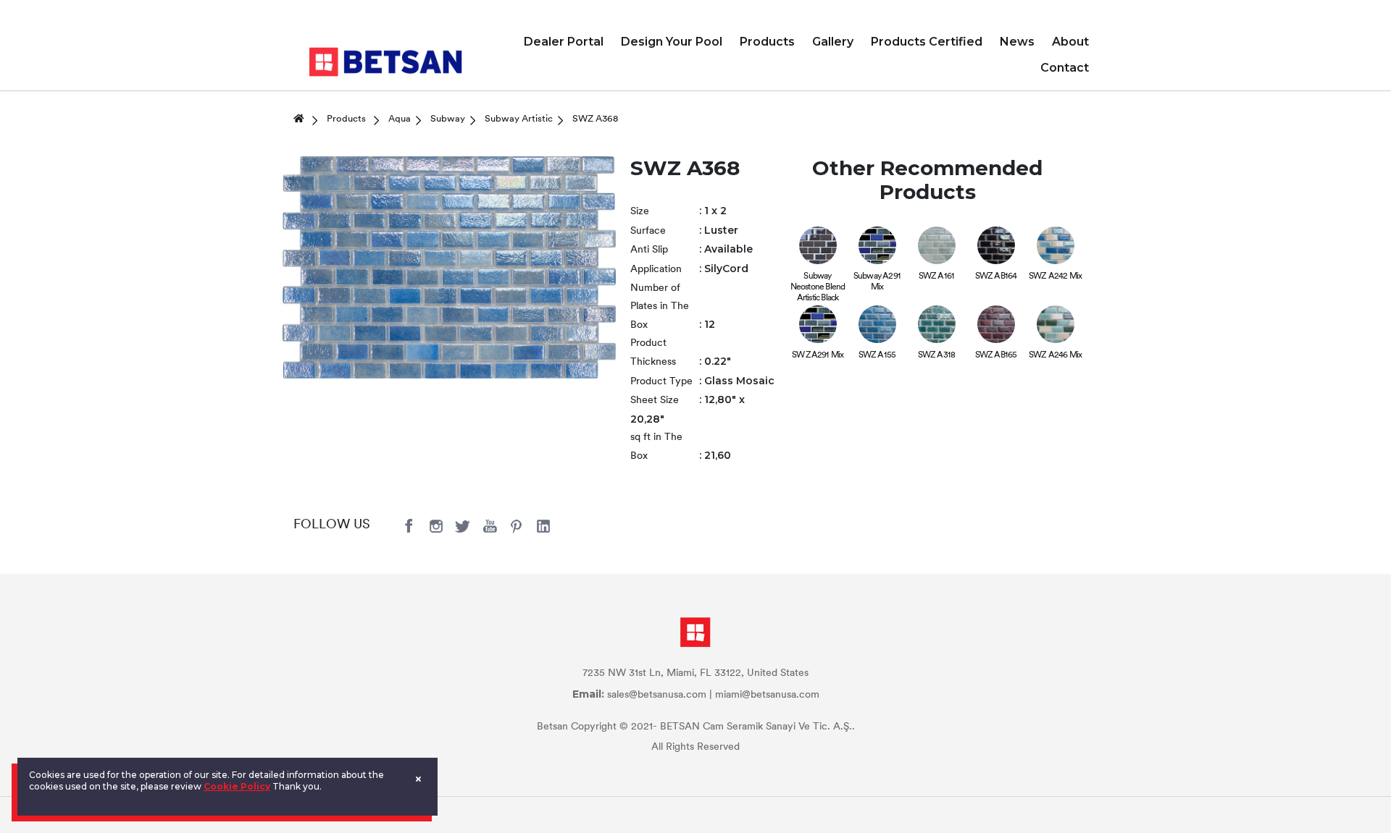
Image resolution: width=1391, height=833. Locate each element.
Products (767, 41)
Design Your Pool (671, 41)
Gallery (832, 41)
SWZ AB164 (996, 276)
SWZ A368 (595, 119)
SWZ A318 (937, 355)
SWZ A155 (877, 355)
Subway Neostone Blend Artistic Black (817, 287)
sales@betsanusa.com (656, 695)
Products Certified (926, 41)
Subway (447, 119)
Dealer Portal (563, 41)
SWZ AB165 (996, 355)
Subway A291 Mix (877, 282)
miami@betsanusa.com (767, 695)
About (1070, 41)
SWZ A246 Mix (1055, 355)
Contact (1064, 68)
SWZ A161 (937, 276)
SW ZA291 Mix (817, 355)
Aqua (399, 119)
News (1017, 41)
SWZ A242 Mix (1055, 276)
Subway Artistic (519, 119)
